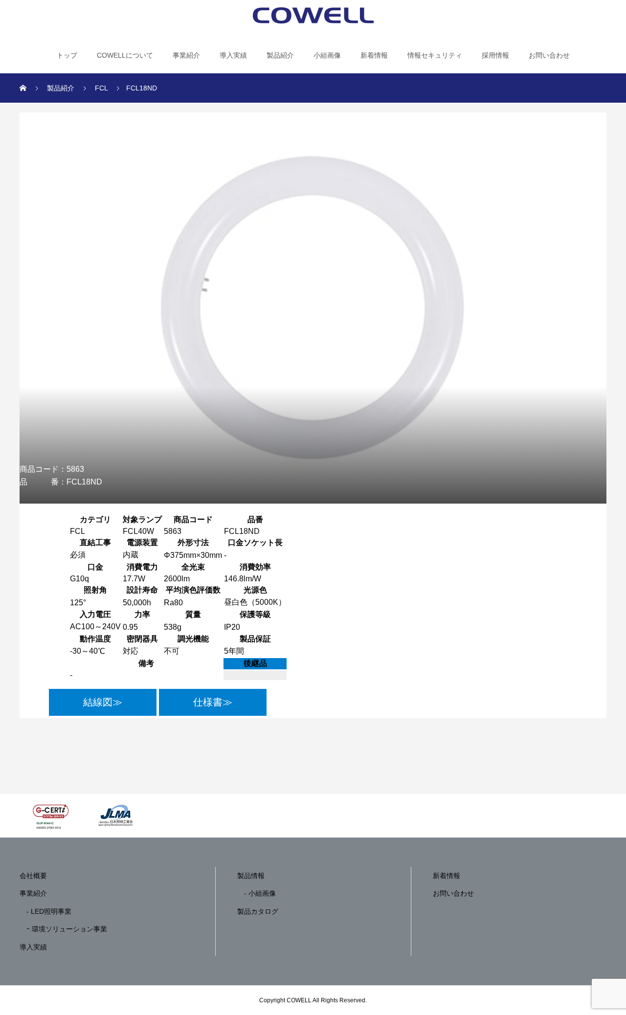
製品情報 (251, 876)
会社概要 (33, 876)
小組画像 (327, 55)
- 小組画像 (256, 893)
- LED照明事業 (45, 911)
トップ (67, 55)
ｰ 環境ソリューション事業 (63, 929)
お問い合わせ (549, 55)
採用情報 (495, 55)
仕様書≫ (212, 702)
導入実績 (233, 55)
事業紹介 (186, 55)
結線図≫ (102, 702)
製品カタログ (257, 911)
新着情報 (374, 55)
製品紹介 (280, 55)
